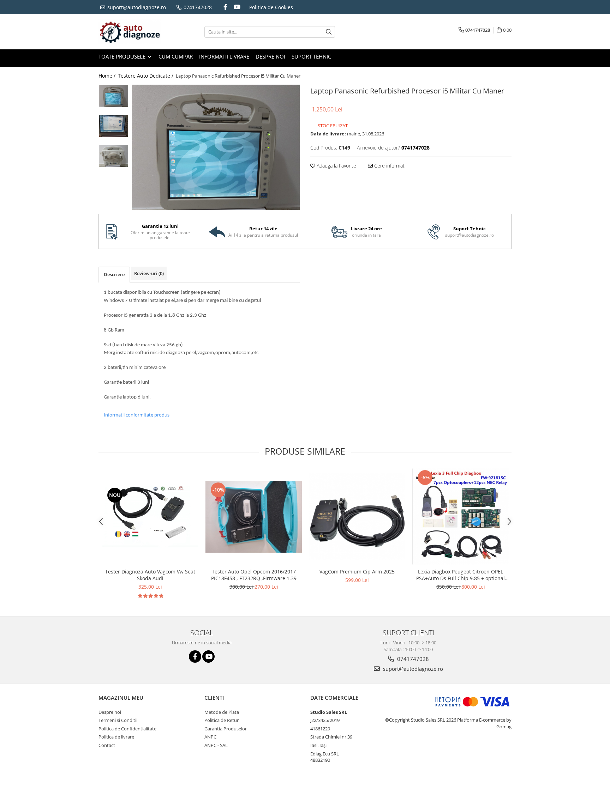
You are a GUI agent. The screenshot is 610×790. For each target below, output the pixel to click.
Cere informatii (390, 165)
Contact (106, 745)
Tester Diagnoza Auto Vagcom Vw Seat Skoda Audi (150, 575)
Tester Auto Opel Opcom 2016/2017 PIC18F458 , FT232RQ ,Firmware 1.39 (254, 575)
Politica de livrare (116, 737)
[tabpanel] (216, 147)
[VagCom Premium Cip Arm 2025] (357, 516)
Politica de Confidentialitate (127, 728)
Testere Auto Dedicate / (146, 75)
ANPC (210, 737)
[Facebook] (225, 7)
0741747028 (197, 7)
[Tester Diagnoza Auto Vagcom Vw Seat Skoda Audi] (150, 517)
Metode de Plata (221, 712)
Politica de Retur (221, 720)
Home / (107, 75)
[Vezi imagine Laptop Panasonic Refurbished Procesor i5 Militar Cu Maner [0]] (113, 96)
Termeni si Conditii (117, 720)
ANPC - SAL (216, 745)
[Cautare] (328, 32)
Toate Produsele (122, 56)
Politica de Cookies (271, 7)
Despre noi (270, 56)
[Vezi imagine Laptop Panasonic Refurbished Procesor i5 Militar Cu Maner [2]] (113, 156)
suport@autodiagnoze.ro (136, 7)
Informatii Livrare (224, 56)
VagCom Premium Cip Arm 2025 (357, 571)
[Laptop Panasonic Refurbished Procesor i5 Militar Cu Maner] (216, 147)
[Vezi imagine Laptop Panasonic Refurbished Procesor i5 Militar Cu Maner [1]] (113, 126)
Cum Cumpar (176, 56)
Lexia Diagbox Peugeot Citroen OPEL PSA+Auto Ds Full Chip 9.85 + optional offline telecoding (460, 575)
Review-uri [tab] (149, 273)
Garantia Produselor (225, 728)
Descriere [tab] (114, 274)
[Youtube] (237, 7)
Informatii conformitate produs (136, 415)
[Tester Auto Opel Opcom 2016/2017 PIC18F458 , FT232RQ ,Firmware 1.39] (253, 517)
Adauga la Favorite (335, 165)
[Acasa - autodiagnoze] (133, 31)
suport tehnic (311, 56)
